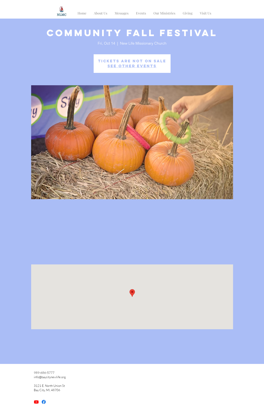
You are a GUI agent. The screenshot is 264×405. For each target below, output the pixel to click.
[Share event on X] (57, 353)
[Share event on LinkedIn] (67, 353)
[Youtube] (36, 402)
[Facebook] (43, 402)
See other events (132, 66)
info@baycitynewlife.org (50, 377)
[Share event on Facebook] (47, 353)
